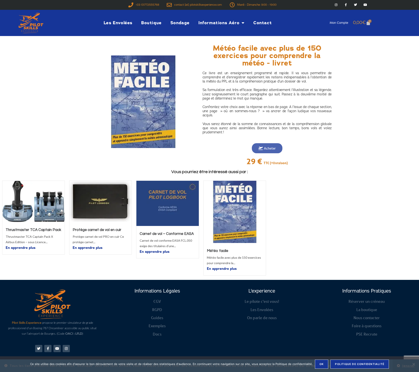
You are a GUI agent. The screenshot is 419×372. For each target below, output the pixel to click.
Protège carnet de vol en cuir (97, 230)
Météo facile (217, 251)
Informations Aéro (218, 23)
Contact (262, 23)
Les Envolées (118, 23)
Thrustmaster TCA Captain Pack (33, 230)
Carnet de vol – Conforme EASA (167, 234)
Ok (321, 364)
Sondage (180, 23)
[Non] (413, 364)
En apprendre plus (21, 247)
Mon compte (339, 23)
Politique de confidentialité (359, 364)
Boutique (151, 23)
